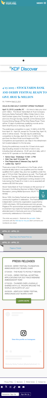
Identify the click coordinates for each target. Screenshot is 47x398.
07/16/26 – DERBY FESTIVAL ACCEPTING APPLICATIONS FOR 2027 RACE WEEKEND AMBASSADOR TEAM (22, 277)
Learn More (23, 301)
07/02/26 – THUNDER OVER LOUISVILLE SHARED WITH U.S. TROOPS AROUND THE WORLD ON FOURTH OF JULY (22, 285)
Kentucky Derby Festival (9, 2)
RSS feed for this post (22, 221)
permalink (32, 218)
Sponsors (20, 382)
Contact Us (42, 382)
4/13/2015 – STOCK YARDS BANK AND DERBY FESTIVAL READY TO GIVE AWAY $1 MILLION (24, 92)
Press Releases (23, 261)
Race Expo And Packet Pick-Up (21, 237)
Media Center (30, 382)
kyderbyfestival (31, 364)
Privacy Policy (8, 382)
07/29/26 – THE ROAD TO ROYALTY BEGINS (23, 272)
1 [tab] (23, 60)
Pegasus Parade (15, 248)
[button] (43, 195)
